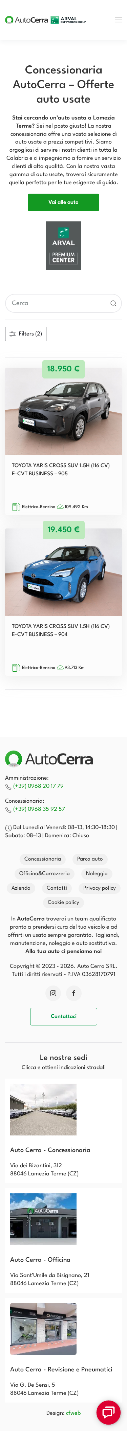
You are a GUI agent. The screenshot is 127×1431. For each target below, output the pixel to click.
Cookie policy (63, 902)
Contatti (57, 888)
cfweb (73, 1413)
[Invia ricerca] (113, 303)
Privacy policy (99, 888)
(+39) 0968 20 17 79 (38, 786)
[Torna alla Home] (45, 20)
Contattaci (64, 1016)
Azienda (21, 888)
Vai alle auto (63, 202)
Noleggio (97, 873)
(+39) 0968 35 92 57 (39, 809)
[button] (118, 20)
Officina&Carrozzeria (44, 873)
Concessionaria (42, 859)
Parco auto (90, 859)
